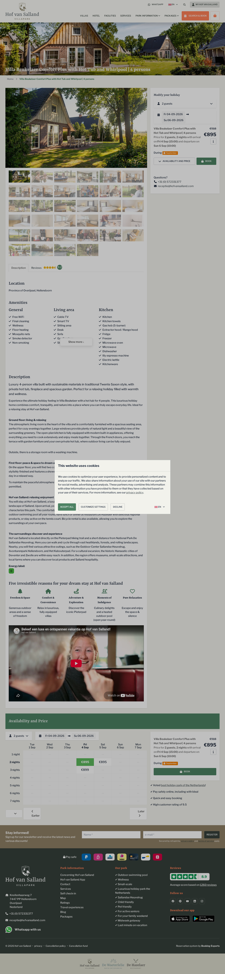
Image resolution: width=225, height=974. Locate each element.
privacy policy (134, 492)
